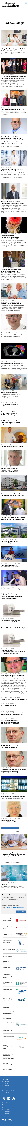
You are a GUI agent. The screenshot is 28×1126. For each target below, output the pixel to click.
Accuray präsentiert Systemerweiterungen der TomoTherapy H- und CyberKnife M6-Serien (13, 651)
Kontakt (5, 1106)
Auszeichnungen (11, 74)
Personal (9, 107)
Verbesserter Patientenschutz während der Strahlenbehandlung (11, 302)
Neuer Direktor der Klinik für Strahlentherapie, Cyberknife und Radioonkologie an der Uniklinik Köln (12, 138)
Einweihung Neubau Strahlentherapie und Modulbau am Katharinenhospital (12, 494)
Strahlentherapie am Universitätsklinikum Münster (10, 821)
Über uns (5, 1109)
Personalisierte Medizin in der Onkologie (13, 628)
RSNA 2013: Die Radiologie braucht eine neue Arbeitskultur (10, 566)
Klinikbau (6, 1092)
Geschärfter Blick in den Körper (10, 333)
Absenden (21, 911)
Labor (12, 626)
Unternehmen (10, 618)
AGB (3, 1115)
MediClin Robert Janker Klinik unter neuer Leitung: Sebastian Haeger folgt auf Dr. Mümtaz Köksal (11, 422)
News (2, 74)
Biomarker (4, 884)
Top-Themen (4, 47)
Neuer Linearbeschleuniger (9, 392)
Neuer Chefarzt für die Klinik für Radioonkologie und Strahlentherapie (12, 202)
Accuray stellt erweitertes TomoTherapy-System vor (8, 706)
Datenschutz (6, 1113)
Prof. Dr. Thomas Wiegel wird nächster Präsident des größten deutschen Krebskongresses (10, 470)
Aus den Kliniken (11, 300)
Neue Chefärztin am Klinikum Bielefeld (12, 109)
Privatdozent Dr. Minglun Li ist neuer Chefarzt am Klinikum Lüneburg (12, 170)
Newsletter (6, 1102)
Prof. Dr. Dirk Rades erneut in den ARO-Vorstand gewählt (10, 746)
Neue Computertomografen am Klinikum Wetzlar (9, 405)
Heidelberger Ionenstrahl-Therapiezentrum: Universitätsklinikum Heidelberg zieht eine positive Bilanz (13, 796)
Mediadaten (6, 1108)
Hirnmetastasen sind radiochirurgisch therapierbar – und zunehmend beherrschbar (10, 237)
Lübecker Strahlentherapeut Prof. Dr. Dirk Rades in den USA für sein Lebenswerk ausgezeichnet (11, 271)
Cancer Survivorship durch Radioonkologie (14, 699)
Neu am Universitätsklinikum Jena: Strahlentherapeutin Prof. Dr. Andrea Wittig (10, 413)
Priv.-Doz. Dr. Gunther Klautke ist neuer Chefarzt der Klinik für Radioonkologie (13, 518)
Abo (3, 1104)
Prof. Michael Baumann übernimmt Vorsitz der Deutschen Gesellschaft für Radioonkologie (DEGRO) (11, 596)
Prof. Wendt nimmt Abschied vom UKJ (12, 446)
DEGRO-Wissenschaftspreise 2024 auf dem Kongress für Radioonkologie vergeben (13, 77)
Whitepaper (4, 331)
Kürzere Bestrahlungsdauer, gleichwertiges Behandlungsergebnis (12, 362)
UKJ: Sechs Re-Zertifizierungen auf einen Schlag (10, 542)
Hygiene (5, 1087)
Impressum (6, 1111)
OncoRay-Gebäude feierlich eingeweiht (12, 589)
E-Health (5, 1085)
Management (6, 1081)
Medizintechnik (15, 47)
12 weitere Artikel (10, 828)
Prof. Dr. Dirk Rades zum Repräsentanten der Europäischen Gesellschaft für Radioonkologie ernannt (13, 771)
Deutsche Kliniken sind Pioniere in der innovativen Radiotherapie (11, 621)
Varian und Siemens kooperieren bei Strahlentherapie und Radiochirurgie (12, 713)
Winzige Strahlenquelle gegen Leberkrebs (13, 49)
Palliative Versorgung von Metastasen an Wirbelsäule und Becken (12, 676)
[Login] (23, 3)
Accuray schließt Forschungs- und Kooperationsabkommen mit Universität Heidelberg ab (10, 722)
